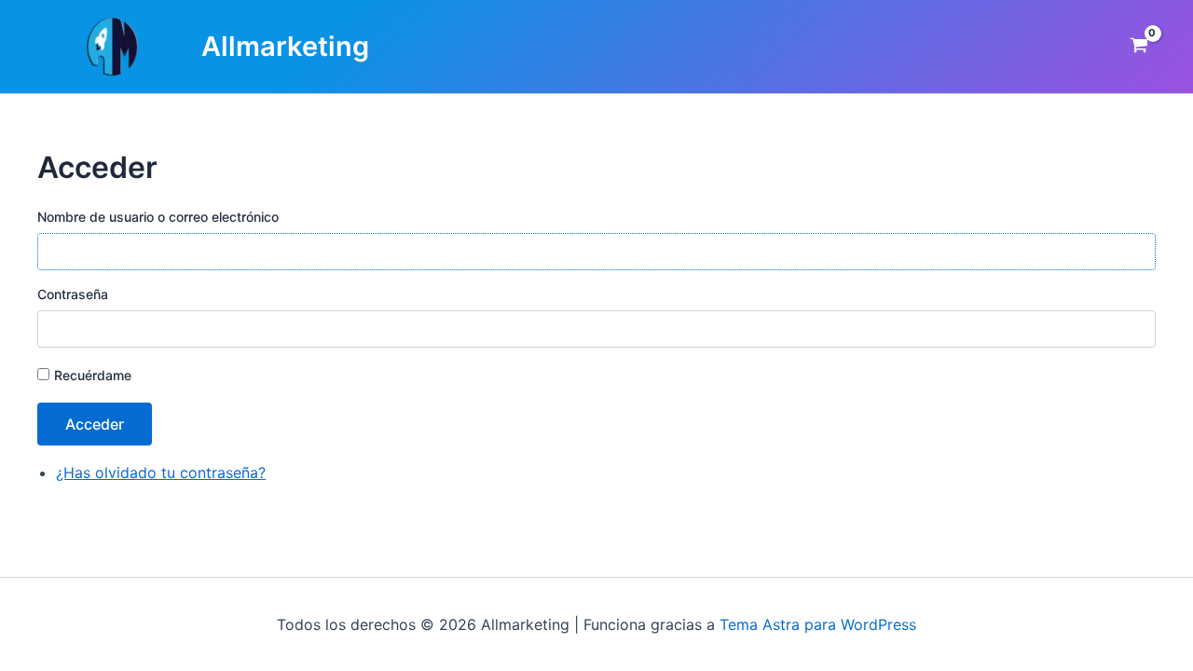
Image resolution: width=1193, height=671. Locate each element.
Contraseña (72, 294)
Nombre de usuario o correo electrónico (158, 217)
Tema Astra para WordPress (818, 624)
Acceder (94, 424)
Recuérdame (92, 375)
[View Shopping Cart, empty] (1138, 46)
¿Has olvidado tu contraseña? (161, 472)
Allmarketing (285, 46)
